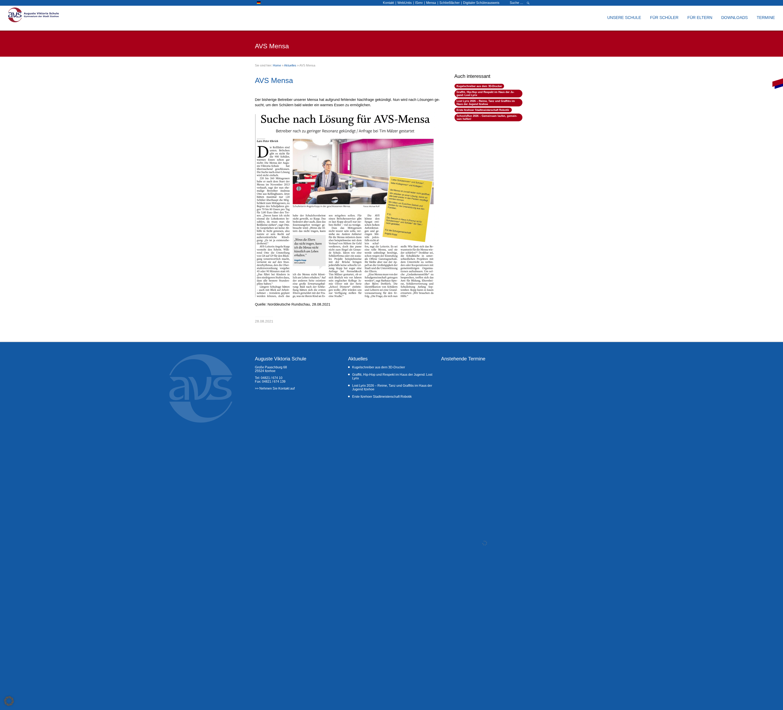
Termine (766, 17)
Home (277, 65)
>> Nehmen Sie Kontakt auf (275, 388)
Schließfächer (449, 2)
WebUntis (404, 2)
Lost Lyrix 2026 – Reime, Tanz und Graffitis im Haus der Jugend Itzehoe (486, 102)
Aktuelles (290, 65)
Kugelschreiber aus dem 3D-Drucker (479, 86)
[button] (9, 701)
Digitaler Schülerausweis (481, 2)
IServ (419, 2)
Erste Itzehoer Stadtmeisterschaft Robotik (483, 110)
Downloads (734, 17)
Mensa (431, 2)
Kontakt (388, 2)
